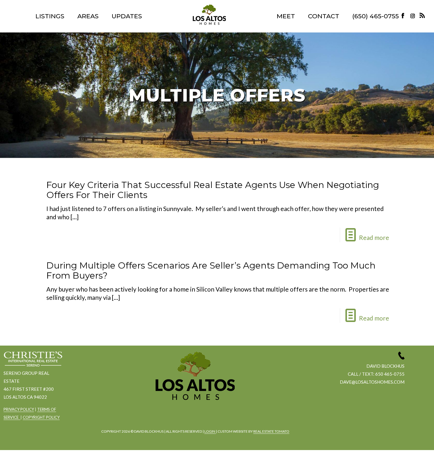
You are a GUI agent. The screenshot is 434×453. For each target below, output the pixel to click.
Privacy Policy (19, 409)
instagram (413, 15)
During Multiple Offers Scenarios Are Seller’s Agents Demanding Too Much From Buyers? (211, 270)
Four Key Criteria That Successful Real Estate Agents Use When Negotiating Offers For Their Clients (212, 189)
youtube (210, 415)
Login (210, 431)
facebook (177, 415)
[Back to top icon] (405, 441)
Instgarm (193, 415)
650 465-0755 (389, 374)
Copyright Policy (41, 417)
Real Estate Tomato (271, 431)
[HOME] (209, 14)
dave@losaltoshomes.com (372, 382)
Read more (374, 237)
